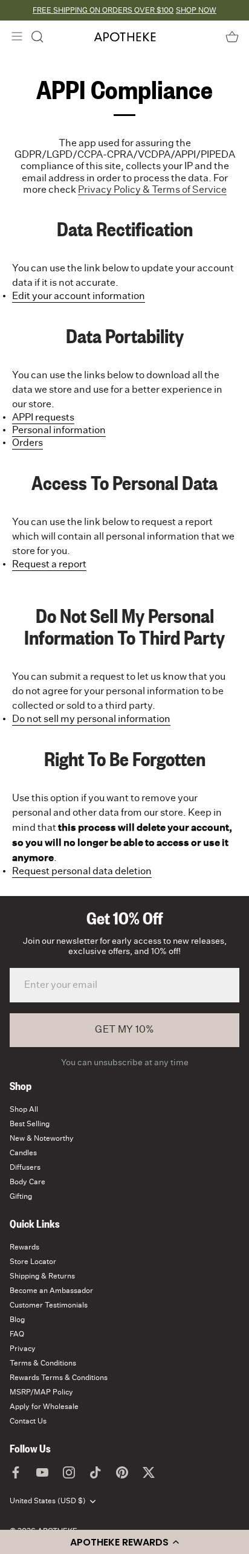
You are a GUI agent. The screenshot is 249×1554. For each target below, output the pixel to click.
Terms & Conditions (43, 1363)
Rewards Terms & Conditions (59, 1377)
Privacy (23, 1348)
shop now (196, 10)
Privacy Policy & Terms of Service (152, 190)
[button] (124, 1542)
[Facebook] (16, 1472)
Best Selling (30, 1123)
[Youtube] (42, 1472)
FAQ (17, 1334)
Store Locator (33, 1261)
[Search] (37, 37)
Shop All (24, 1109)
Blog (17, 1319)
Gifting (21, 1196)
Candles (23, 1152)
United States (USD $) (48, 1500)
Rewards (24, 1247)
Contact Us (28, 1421)
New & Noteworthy (42, 1138)
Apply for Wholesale (44, 1406)
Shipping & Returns (42, 1276)
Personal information (59, 430)
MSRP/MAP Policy (41, 1392)
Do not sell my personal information (91, 719)
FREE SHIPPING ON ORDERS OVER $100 (103, 10)
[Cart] (232, 37)
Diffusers (25, 1167)
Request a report (49, 564)
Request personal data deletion (82, 871)
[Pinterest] (122, 1472)
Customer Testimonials (49, 1305)
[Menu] (17, 36)
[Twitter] (149, 1472)
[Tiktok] (95, 1472)
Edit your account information (78, 296)
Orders (27, 443)
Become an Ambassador (51, 1290)
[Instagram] (69, 1472)
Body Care (27, 1181)
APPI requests (43, 417)
